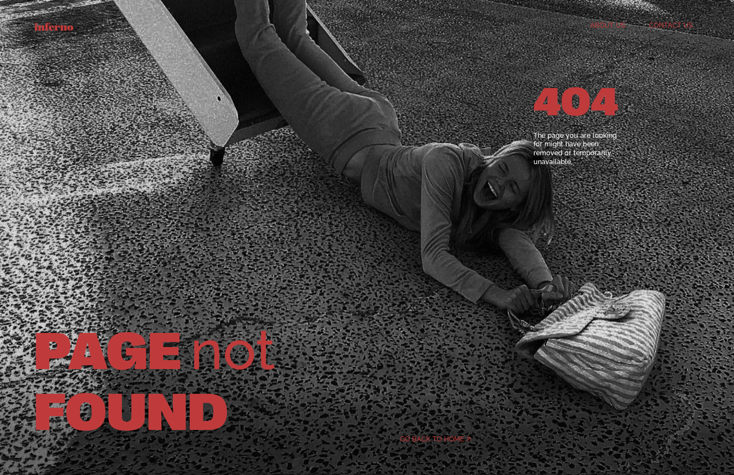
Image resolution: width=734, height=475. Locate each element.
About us (607, 25)
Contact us (671, 25)
